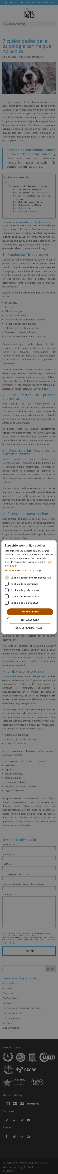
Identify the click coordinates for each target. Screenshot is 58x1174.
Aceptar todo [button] (30, 611)
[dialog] (29, 587)
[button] (29, 570)
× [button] (51, 544)
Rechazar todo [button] (30, 620)
